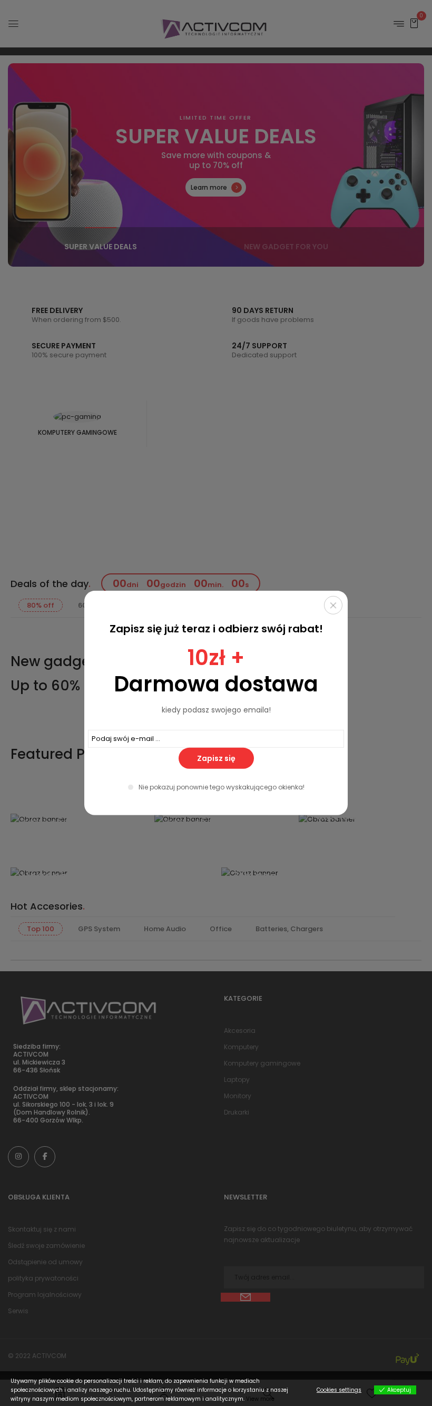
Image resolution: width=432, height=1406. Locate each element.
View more (260, 1399)
